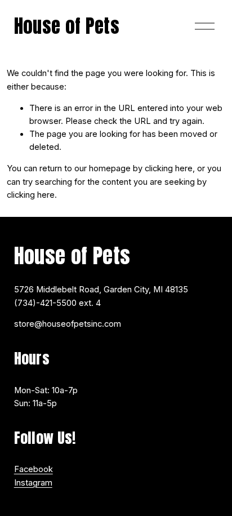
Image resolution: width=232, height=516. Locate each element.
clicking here (169, 168)
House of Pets (66, 26)
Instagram (33, 483)
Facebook (33, 469)
